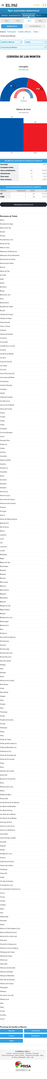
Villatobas (3, 991)
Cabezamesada (5, 322)
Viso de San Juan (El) (6, 995)
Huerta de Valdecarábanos (8, 519)
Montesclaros (4, 625)
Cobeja (2, 421)
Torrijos (2, 897)
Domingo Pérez (5, 440)
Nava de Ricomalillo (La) (8, 637)
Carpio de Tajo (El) (6, 362)
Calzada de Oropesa (6, 334)
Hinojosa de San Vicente (8, 503)
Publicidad (28, 1053)
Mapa (41, 1055)
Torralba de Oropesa (6, 881)
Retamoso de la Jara (6, 787)
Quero (2, 767)
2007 (40, 21)
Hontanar (3, 507)
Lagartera (3, 535)
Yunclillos (3, 1015)
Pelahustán (3, 728)
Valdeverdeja (4, 917)
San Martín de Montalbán (8, 806)
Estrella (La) (4, 468)
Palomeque (3, 712)
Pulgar (2, 763)
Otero (2, 708)
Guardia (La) (4, 491)
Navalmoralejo (4, 649)
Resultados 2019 (28, 15)
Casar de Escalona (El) (7, 373)
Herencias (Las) (5, 495)
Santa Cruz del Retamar (7, 830)
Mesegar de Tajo (5, 606)
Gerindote (3, 484)
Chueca (2, 413)
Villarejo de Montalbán (7, 976)
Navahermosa (4, 641)
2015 (18, 21)
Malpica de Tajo (5, 562)
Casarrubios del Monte (7, 377)
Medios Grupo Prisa (23, 1070)
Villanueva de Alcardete (7, 968)
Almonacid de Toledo (6, 263)
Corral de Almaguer (6, 432)
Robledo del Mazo (5, 795)
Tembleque (3, 869)
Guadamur (3, 488)
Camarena (3, 338)
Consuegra (3, 428)
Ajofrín (2, 220)
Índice (28, 1057)
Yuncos (2, 1019)
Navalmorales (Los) (6, 653)
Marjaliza (3, 574)
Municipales (12, 26)
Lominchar (3, 547)
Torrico (2, 893)
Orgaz (2, 700)
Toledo (2, 877)
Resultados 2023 (15, 15)
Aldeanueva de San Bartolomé (9, 255)
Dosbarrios (3, 444)
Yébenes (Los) (4, 999)
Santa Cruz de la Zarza (7, 826)
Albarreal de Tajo (5, 228)
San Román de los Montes (8, 818)
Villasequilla (4, 987)
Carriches (3, 369)
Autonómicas (35, 26)
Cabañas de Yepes (6, 318)
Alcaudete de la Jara (6, 240)
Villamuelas (3, 964)
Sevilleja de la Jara (6, 854)
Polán (2, 735)
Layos (2, 539)
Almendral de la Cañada (7, 259)
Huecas (2, 515)
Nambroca (3, 633)
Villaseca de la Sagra (6, 983)
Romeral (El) (4, 798)
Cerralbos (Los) (5, 401)
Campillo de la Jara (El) (7, 346)
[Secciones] (2, 5)
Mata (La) (3, 586)
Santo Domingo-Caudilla (8, 838)
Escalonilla (3, 456)
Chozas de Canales (6, 409)
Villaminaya (3, 960)
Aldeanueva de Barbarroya (8, 251)
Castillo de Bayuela (6, 385)
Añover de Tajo (5, 271)
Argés (2, 279)
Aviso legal (36, 1053)
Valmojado (3, 920)
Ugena (2, 909)
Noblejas (3, 665)
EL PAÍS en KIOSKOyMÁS (19, 1057)
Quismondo (3, 775)
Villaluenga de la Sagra (7, 952)
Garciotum (3, 480)
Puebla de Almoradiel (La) (8, 743)
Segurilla (3, 846)
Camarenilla (4, 342)
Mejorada (3, 594)
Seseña (2, 850)
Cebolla (2, 393)
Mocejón (2, 613)
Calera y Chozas (5, 326)
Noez (1, 669)
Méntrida (3, 602)
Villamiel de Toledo (6, 956)
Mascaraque (4, 582)
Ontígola (2, 696)
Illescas (2, 531)
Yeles (1, 1003)
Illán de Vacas (4, 527)
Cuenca (11, 1036)
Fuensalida (3, 472)
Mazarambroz (4, 590)
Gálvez (2, 476)
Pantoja (2, 716)
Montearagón (4, 621)
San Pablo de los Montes (8, 814)
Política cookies (19, 1055)
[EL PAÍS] (11, 5)
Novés (2, 676)
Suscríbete (36, 5)
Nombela (3, 672)
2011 (29, 21)
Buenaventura (4, 303)
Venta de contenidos (18, 1053)
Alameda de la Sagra (6, 224)
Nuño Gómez (4, 684)
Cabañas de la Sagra (6, 314)
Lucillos (2, 550)
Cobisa (2, 425)
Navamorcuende (5, 661)
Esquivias (3, 464)
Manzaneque (4, 566)
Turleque (3, 905)
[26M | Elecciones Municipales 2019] (23, 10)
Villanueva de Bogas (6, 972)
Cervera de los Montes (7, 405)
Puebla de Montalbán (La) (8, 747)
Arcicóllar (3, 275)
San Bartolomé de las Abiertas (9, 802)
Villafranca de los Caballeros (9, 948)
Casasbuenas (4, 381)
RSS (32, 1057)
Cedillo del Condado (6, 397)
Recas (2, 783)
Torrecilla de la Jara (6, 885)
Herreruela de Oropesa (7, 499)
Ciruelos (2, 417)
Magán (2, 558)
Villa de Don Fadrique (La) (8, 944)
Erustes (2, 448)
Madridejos (3, 554)
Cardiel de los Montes (7, 354)
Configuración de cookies (32, 1055)
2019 (6, 21)
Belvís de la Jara (5, 295)
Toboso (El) (3, 873)
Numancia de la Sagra (7, 680)
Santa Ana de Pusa (6, 822)
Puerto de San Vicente (7, 759)
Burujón (2, 310)
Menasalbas (4, 598)
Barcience (3, 287)
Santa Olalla (4, 834)
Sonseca (3, 857)
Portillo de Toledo (5, 739)
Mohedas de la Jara (6, 617)
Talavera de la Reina (6, 865)
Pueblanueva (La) (5, 751)
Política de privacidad (8, 1055)
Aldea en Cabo (4, 247)
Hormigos (3, 511)
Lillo (1, 543)
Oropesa (2, 704)
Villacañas (3, 940)
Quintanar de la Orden (7, 771)
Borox (2, 299)
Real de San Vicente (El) (7, 779)
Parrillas (2, 724)
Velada (2, 924)
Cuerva (2, 436)
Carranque (3, 365)
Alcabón (2, 232)
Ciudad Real (35, 1031)
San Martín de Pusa (6, 810)
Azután (2, 283)
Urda (1, 913)
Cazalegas (3, 389)
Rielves (2, 791)
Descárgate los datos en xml (23, 204)
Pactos (39, 15)
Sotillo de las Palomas (7, 861)
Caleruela (3, 330)
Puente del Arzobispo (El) (8, 755)
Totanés (2, 901)
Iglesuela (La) (4, 523)
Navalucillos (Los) (5, 657)
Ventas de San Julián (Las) (8, 936)
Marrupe (2, 578)
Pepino (2, 732)
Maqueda (3, 570)
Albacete (11, 1031)
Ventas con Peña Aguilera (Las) (10, 928)
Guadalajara (35, 1036)
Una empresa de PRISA (23, 1064)
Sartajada (3, 842)
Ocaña (2, 688)
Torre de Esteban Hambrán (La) (10, 889)
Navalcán (3, 645)
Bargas (2, 291)
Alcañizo (2, 236)
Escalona (3, 452)
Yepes (2, 1007)
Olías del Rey (4, 692)
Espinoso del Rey (5, 460)
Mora (1, 629)
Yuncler (2, 1011)
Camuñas (3, 350)
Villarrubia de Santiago (7, 979)
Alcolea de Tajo (5, 243)
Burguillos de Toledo (6, 306)
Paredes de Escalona (6, 720)
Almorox (2, 267)
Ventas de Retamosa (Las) (8, 932)
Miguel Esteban (5, 610)
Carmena (3, 358)
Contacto (9, 1053)
